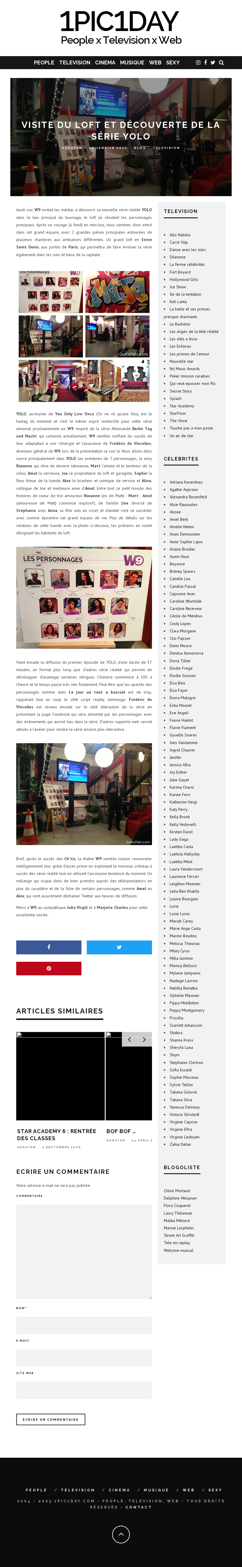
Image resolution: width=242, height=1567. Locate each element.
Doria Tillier (180, 660)
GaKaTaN (72, 147)
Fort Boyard (180, 272)
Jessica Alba (180, 764)
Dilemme (178, 257)
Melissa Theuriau (185, 943)
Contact (138, 1507)
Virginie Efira (181, 1129)
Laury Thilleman (178, 1213)
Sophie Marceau (184, 1077)
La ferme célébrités (187, 264)
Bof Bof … (32, 1131)
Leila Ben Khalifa (184, 891)
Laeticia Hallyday (185, 854)
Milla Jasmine (181, 958)
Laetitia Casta (181, 846)
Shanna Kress (181, 1040)
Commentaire (29, 1196)
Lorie (174, 906)
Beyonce (177, 564)
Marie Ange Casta (185, 928)
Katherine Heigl (183, 802)
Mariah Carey (181, 921)
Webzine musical (178, 1250)
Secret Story (181, 391)
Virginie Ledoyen (185, 1137)
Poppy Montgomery (187, 1010)
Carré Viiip (179, 242)
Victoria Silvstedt (184, 1114)
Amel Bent (179, 519)
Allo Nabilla (180, 234)
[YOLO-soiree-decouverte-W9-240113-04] (84, 794)
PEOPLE (44, 62)
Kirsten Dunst (181, 831)
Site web (25, 1373)
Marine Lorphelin (179, 1228)
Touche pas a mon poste (191, 428)
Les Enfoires (180, 346)
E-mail (23, 1341)
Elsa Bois (177, 683)
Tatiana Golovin (183, 1092)
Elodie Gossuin (183, 675)
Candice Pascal (183, 586)
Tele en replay (177, 1242)
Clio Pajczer (180, 638)
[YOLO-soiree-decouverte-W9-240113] (84, 336)
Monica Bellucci (183, 965)
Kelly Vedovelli (183, 824)
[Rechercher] (221, 62)
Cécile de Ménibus (186, 616)
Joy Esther (178, 772)
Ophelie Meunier (185, 995)
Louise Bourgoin (184, 899)
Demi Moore (181, 645)
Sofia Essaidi (181, 1070)
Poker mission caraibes (190, 376)
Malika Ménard (177, 1220)
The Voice (178, 420)
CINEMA (105, 62)
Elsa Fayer (179, 690)
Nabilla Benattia (183, 988)
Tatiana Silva (181, 1099)
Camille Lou (180, 578)
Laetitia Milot (181, 861)
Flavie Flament (183, 727)
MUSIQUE (132, 62)
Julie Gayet (179, 779)
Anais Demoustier (185, 534)
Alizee (175, 512)
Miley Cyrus (180, 950)
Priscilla (176, 1018)
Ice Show (178, 286)
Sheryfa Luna (181, 1047)
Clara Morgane (183, 631)
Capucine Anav (182, 593)
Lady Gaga (179, 839)
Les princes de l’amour (190, 354)
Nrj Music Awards (185, 368)
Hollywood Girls (184, 279)
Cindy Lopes (180, 623)
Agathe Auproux (184, 489)
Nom (21, 1308)
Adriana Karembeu (186, 482)
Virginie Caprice (183, 1122)
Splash (176, 398)
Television (166, 147)
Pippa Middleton (184, 1002)
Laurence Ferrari (184, 876)
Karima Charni (182, 787)
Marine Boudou (183, 935)
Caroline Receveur (186, 608)
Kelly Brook (180, 816)
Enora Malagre (183, 697)
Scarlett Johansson (186, 1025)
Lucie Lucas (180, 913)
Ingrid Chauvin (182, 750)
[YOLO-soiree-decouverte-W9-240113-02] (84, 598)
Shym (174, 1054)
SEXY (173, 62)
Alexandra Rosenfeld (188, 496)
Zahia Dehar (180, 1144)
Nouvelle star (182, 361)
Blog (140, 147)
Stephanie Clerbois (186, 1062)
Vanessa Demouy (185, 1107)
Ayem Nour (179, 556)
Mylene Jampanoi (185, 973)
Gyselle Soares (183, 735)
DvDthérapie (127, 1131)
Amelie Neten (182, 526)
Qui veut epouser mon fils (193, 383)
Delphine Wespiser (180, 1198)
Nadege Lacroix (184, 980)
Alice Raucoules (183, 504)
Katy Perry (179, 809)
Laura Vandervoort (186, 869)
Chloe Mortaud (177, 1190)
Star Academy (182, 406)
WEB (155, 62)
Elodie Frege (181, 668)
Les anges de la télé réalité (194, 331)
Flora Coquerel (177, 1205)
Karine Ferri (180, 794)
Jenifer (176, 757)
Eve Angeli (179, 712)
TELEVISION (74, 62)
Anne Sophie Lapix (186, 541)
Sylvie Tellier (181, 1084)
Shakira (176, 1032)
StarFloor (178, 413)
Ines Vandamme (184, 742)
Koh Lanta (178, 301)
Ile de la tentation (185, 294)
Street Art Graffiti (179, 1235)
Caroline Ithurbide (186, 601)
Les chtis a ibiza (183, 338)
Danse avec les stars (188, 249)
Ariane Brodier (182, 549)
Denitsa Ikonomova (186, 653)
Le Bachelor (180, 324)
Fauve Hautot (181, 720)
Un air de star (182, 435)
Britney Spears (182, 571)
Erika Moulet (181, 705)
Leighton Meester (185, 883)
